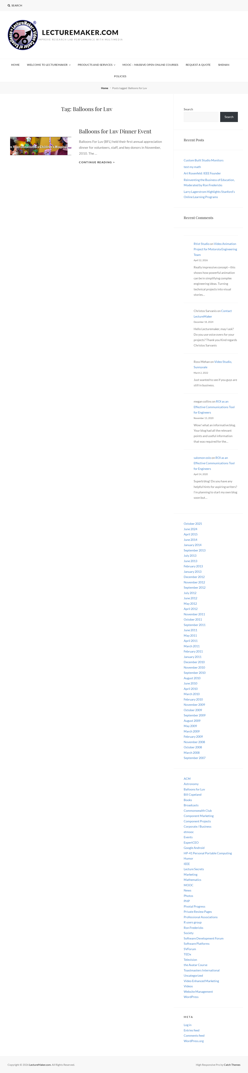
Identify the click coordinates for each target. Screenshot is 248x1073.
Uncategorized (193, 975)
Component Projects (197, 821)
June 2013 (190, 561)
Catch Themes (232, 1064)
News (187, 890)
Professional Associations (201, 917)
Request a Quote (198, 64)
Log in (187, 1025)
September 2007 (194, 758)
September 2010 (194, 672)
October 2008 (193, 747)
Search (188, 109)
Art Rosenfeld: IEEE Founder (202, 173)
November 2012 (194, 582)
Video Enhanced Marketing (201, 981)
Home (15, 64)
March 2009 (192, 731)
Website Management (198, 991)
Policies (120, 76)
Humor (188, 858)
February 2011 (193, 651)
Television (190, 959)
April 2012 (191, 609)
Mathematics (192, 880)
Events (188, 837)
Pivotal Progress (194, 906)
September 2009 (194, 715)
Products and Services (95, 64)
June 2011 (190, 630)
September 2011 (194, 625)
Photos (188, 896)
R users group (193, 922)
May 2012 (190, 603)
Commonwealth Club (198, 810)
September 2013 (194, 550)
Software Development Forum (204, 938)
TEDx (187, 954)
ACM (187, 778)
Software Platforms (197, 943)
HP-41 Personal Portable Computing (208, 853)
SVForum (190, 949)
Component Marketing (199, 816)
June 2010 (190, 683)
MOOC (188, 885)
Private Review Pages (198, 911)
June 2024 (190, 529)
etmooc (189, 832)
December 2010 (194, 662)
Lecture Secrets (194, 869)
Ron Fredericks (193, 928)
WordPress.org (194, 1041)
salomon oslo (202, 458)
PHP (187, 901)
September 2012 (194, 587)
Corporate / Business (197, 826)
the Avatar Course (195, 965)
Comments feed (194, 1035)
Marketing (190, 874)
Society (189, 933)
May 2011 (190, 635)
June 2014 (190, 539)
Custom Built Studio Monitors (204, 160)
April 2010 (191, 689)
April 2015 (191, 534)
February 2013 (193, 566)
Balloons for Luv (194, 789)
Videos (188, 986)
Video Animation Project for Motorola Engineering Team (215, 249)
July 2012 (190, 593)
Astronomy (191, 784)
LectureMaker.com (80, 32)
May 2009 (190, 726)
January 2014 (192, 545)
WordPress (191, 997)
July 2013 (190, 555)
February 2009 (193, 736)
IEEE (187, 864)
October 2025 (193, 523)
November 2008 (194, 742)
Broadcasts (191, 805)
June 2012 (190, 598)
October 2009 (193, 710)
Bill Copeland (192, 794)
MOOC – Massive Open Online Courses (150, 64)
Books (188, 800)
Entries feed (191, 1030)
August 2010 (192, 678)
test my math (192, 167)
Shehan (223, 64)
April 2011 (191, 641)
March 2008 (192, 752)
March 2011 (192, 646)
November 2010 (194, 667)
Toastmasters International (202, 970)
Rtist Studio (202, 244)
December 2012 (194, 577)
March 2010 (192, 694)
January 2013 (192, 571)
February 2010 (193, 699)
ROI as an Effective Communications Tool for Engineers (214, 407)
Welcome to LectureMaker (47, 64)
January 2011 (192, 657)
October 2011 (193, 619)
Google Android (194, 848)
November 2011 (194, 614)
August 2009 (192, 720)
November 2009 (194, 704)
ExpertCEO (191, 842)
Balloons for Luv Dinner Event (115, 131)
